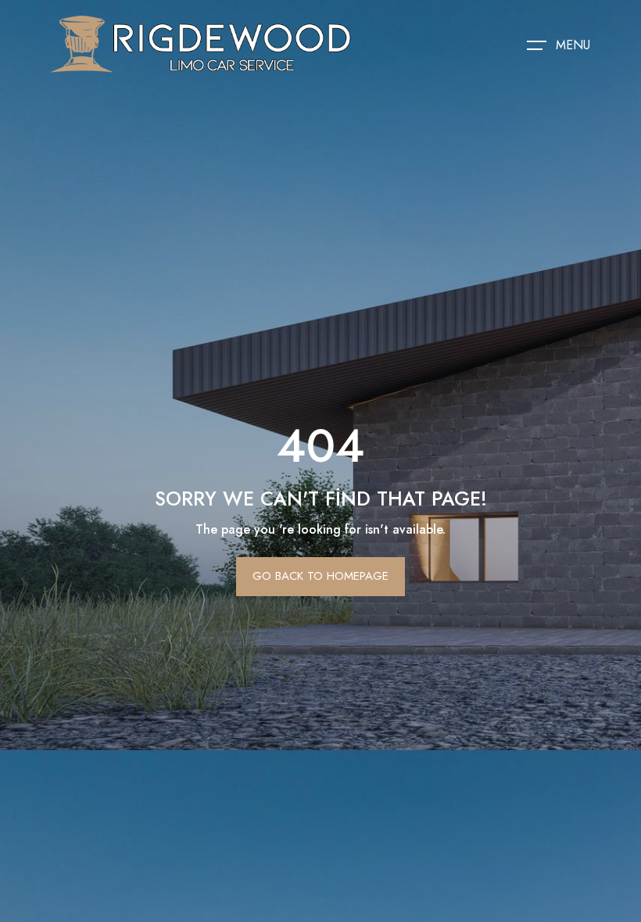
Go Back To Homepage (320, 575)
